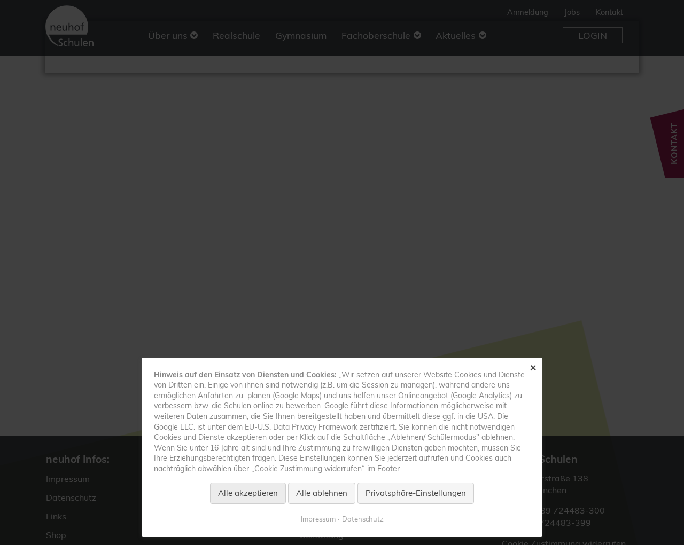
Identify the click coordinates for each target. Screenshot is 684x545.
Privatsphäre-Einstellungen (416, 493)
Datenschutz (363, 519)
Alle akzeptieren (248, 493)
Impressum (318, 519)
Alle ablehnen (321, 493)
